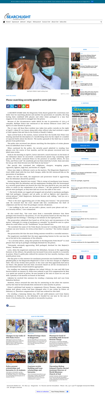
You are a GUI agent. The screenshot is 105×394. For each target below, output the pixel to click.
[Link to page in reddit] (27, 106)
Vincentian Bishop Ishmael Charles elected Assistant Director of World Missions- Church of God (59, 370)
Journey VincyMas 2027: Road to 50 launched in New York (89, 67)
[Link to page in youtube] (74, 257)
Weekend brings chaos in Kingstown (37, 337)
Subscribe (63, 22)
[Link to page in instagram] (88, 257)
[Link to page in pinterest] (20, 106)
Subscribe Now (85, 145)
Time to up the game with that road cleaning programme (84, 188)
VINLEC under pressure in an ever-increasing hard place (84, 196)
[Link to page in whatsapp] (23, 106)
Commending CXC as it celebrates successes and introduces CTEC (84, 165)
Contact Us (46, 22)
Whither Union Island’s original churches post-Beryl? (85, 227)
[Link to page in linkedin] (16, 106)
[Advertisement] (52, 34)
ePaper (29, 22)
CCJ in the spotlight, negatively (80, 180)
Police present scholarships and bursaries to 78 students (16, 368)
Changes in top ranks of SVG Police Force (15, 337)
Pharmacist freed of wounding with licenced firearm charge (58, 338)
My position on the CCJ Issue (79, 211)
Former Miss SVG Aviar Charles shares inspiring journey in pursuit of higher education (89, 93)
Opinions (15, 22)
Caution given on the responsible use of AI (86, 84)
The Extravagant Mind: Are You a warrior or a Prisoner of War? (84, 219)
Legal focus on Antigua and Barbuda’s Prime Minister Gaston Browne (84, 173)
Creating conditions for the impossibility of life (85, 242)
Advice (22, 22)
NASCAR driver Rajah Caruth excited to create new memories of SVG (89, 76)
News (8, 22)
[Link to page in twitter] (12, 106)
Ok (92, 1)
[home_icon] (3, 21)
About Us (55, 22)
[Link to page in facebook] (8, 106)
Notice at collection (43, 391)
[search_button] (101, 21)
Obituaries (36, 22)
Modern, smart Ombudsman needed (81, 235)
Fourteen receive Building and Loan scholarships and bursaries (35, 369)
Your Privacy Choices (57, 391)
